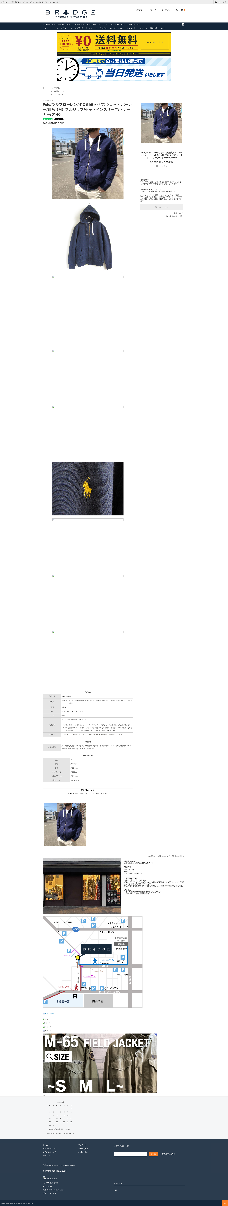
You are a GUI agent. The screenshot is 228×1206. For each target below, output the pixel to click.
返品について (178, 213)
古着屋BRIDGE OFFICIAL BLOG (54, 1171)
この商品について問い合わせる (158, 856)
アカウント (221, 2)
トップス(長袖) (77, 28)
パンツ (45, 28)
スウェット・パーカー (58, 94)
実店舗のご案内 (64, 24)
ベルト (121, 28)
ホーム (45, 88)
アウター (64, 28)
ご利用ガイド (78, 24)
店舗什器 (153, 28)
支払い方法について (95, 24)
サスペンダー (132, 28)
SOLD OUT (162, 207)
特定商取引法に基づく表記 (174, 216)
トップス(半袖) (101, 28)
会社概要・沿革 (49, 24)
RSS (44, 1186)
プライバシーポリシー (51, 1193)
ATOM (50, 1186)
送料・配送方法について (115, 24)
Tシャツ (89, 28)
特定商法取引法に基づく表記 (53, 1190)
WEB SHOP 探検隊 (50, 1178)
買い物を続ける (177, 856)
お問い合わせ (133, 24)
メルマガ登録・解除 (50, 1183)
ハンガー (163, 28)
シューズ (54, 28)
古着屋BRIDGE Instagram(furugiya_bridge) (59, 1165)
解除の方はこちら (168, 1154)
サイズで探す (55, 91)
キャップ (143, 28)
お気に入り (162, 166)
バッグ (113, 28)
